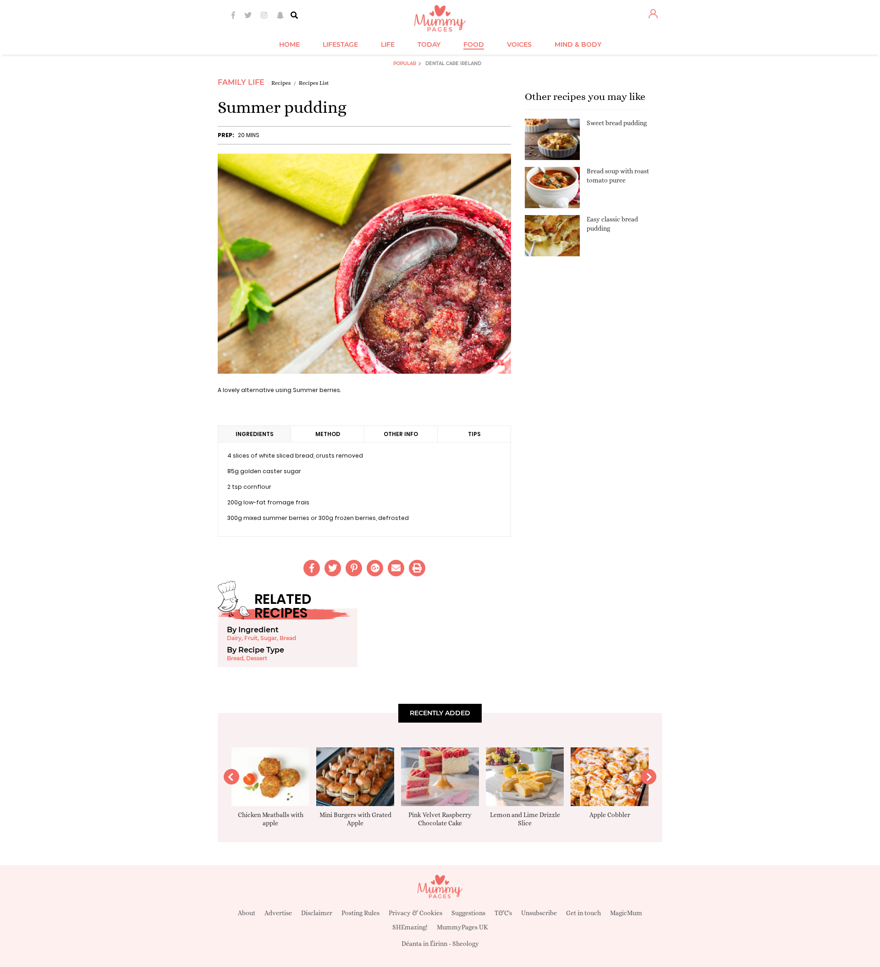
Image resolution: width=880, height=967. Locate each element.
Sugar (268, 638)
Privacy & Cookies (415, 913)
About (246, 913)
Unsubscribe (539, 913)
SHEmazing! (410, 927)
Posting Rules (360, 913)
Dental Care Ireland (453, 63)
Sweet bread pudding (617, 123)
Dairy (234, 638)
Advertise (278, 913)
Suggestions (468, 913)
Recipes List (314, 83)
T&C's (503, 913)
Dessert (256, 658)
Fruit (251, 638)
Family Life (241, 82)
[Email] (396, 568)
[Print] (417, 568)
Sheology (465, 943)
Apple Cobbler (609, 814)
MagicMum (626, 913)
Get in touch (583, 913)
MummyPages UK (462, 927)
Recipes (281, 83)
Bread (288, 638)
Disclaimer (316, 913)
